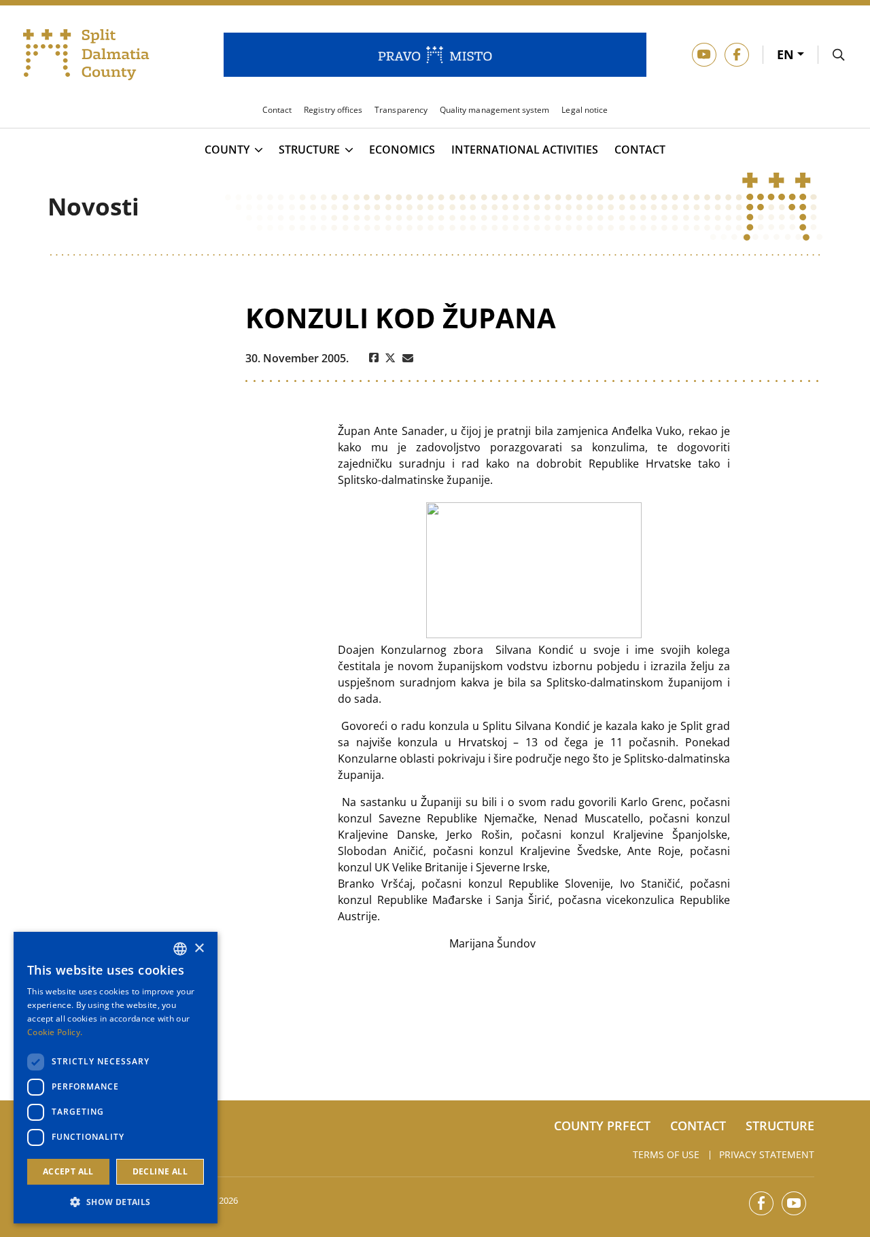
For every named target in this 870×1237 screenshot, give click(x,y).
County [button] (227, 150)
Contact (639, 149)
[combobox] (180, 949)
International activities (524, 149)
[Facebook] (374, 358)
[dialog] (116, 1077)
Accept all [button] (68, 1171)
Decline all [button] (160, 1171)
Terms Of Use (666, 1154)
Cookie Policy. (54, 1032)
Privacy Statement (766, 1154)
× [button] (199, 948)
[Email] (407, 358)
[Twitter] (390, 358)
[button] (115, 1202)
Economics (402, 149)
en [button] (787, 54)
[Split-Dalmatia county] (86, 55)
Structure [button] (309, 150)
